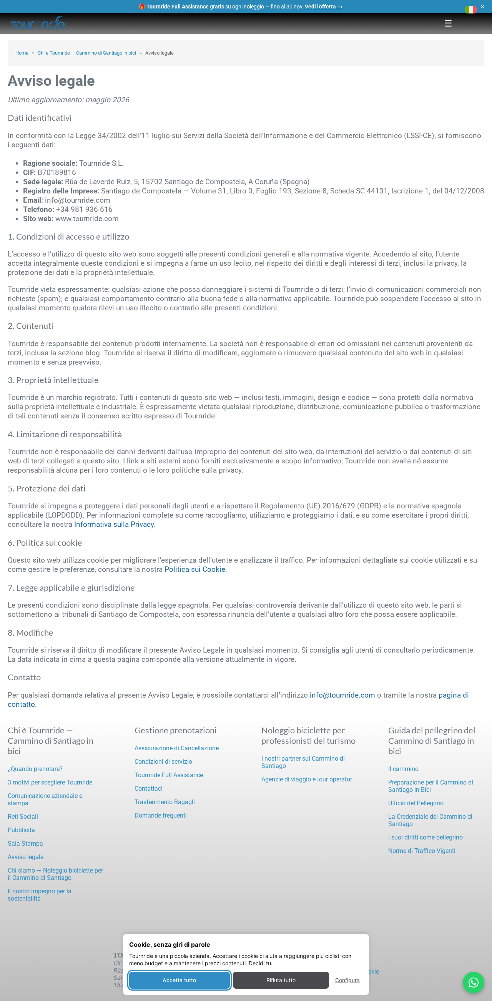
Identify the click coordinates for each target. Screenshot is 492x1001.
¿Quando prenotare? (35, 769)
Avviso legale (25, 857)
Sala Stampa (25, 843)
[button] (470, 9)
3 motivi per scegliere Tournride (50, 782)
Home (21, 53)
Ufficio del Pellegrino (416, 803)
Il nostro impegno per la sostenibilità (39, 895)
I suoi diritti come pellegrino (425, 837)
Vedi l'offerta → (323, 6)
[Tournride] (38, 23)
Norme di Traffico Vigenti (421, 850)
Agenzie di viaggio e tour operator (306, 779)
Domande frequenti (161, 815)
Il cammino (403, 769)
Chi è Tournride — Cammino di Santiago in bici (87, 53)
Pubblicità (21, 830)
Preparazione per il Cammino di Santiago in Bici (430, 786)
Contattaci (149, 788)
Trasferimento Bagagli (165, 802)
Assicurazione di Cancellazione (177, 748)
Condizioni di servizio (163, 761)
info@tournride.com (342, 695)
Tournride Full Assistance (169, 775)
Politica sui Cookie (195, 569)
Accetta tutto (179, 980)
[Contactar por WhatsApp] (473, 982)
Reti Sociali (23, 816)
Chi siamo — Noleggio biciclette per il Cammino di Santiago (55, 874)
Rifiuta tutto (281, 980)
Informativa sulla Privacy (114, 524)
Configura (347, 980)
